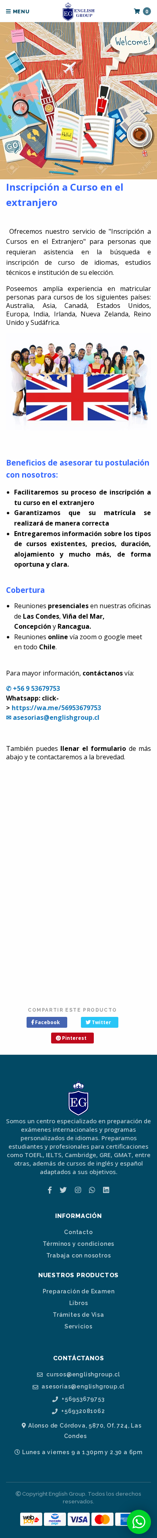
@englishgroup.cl (71, 717)
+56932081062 (82, 1411)
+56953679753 (82, 1399)
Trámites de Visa (78, 1315)
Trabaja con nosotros (78, 1255)
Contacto (78, 1232)
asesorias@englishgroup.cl (82, 1387)
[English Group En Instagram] (78, 1190)
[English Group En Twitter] (63, 1190)
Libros (78, 1303)
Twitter (101, 1022)
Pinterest (74, 1038)
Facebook (47, 1022)
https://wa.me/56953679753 (56, 707)
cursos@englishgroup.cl (82, 1375)
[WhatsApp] (92, 1190)
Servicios (78, 1326)
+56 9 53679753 (36, 688)
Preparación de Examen (79, 1291)
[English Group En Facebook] (50, 1190)
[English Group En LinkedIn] (106, 1190)
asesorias (28, 717)
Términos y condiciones (79, 1244)
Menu (20, 11)
